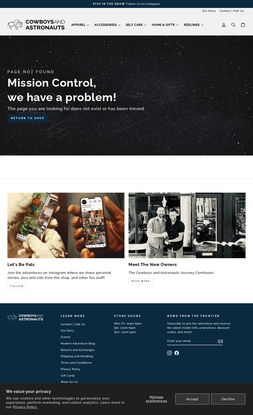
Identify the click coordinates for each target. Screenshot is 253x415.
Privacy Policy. (25, 407)
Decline (228, 399)
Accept (192, 399)
